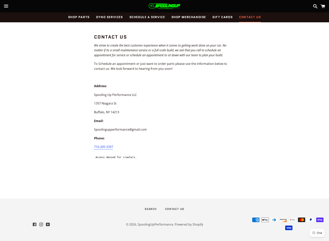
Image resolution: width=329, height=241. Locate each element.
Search (151, 209)
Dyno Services (109, 17)
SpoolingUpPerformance (155, 224)
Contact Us (250, 17)
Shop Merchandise (189, 17)
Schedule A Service (147, 17)
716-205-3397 (103, 147)
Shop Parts (79, 17)
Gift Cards (222, 17)
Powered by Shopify (189, 224)
